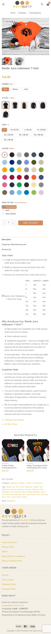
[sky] (19, 192)
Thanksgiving (35, 13)
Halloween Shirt (37, 489)
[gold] (4, 170)
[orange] (34, 177)
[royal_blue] (12, 162)
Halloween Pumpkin (24, 489)
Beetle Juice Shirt (12, 487)
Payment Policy (9, 589)
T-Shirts (29, 483)
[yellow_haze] (34, 185)
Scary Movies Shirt (32, 494)
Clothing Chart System (14, 420)
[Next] (47, 458)
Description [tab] (6, 239)
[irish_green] (19, 185)
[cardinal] (12, 177)
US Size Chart (10, 424)
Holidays (22, 13)
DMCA (5, 552)
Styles (5, 98)
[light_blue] (4, 162)
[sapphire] (26, 192)
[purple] (41, 177)
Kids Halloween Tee (18, 494)
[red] (19, 177)
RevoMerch (11, 501)
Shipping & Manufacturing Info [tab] (14, 244)
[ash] (19, 155)
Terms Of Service (9, 542)
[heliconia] (4, 177)
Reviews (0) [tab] (6, 249)
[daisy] (19, 170)
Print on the (7, 202)
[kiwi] (41, 170)
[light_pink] (41, 192)
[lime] (34, 192)
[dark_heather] (34, 155)
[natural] (34, 170)
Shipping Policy (9, 584)
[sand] (41, 162)
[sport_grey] (26, 170)
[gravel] (41, 185)
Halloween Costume (9, 489)
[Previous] (3, 458)
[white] (4, 155)
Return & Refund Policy (12, 561)
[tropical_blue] (12, 170)
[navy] (12, 185)
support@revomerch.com (13, 605)
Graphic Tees (38, 487)
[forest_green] (41, 155)
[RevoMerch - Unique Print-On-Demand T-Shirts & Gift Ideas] (22, 4)
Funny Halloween (26, 487)
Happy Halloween (33, 492)
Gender (5, 84)
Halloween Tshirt (8, 492)
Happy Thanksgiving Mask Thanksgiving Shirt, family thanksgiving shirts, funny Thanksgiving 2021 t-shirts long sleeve (37, 467)
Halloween (14, 483)
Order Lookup (8, 580)
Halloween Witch (20, 492)
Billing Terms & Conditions (13, 556)
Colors (5, 148)
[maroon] (26, 177)
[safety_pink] (4, 185)
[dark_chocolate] (26, 185)
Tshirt (8, 497)
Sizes (4, 125)
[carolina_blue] (12, 192)
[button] (3, 4)
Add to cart (30, 223)
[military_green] (34, 162)
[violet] (26, 162)
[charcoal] (26, 155)
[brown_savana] (4, 192)
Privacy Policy (8, 547)
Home (13, 13)
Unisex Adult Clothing (19, 497)
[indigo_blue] (19, 162)
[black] (12, 155)
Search (5, 575)
